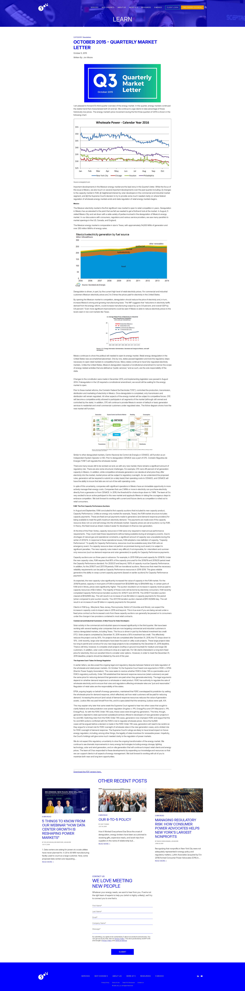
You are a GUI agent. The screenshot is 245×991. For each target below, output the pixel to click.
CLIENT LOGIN (172, 7)
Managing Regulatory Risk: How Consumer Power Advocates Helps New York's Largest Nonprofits (177, 828)
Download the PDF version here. (88, 772)
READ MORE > (48, 862)
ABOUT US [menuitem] (122, 7)
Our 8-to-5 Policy (115, 819)
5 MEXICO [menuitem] (158, 7)
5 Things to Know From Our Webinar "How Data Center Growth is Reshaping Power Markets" (63, 829)
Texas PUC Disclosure (128, 982)
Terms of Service (121, 940)
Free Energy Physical (192, 7)
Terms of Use (116, 982)
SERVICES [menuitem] (94, 7)
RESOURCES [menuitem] (146, 7)
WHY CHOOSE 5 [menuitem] (108, 7)
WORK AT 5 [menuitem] (133, 7)
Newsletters (87, 37)
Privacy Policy (119, 939)
